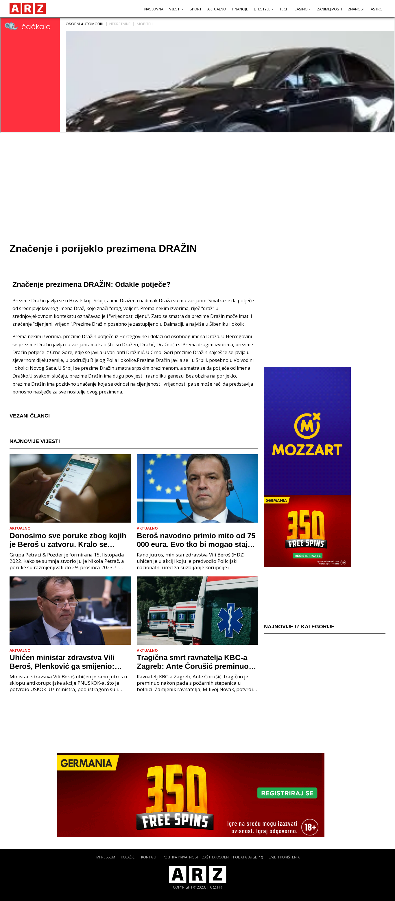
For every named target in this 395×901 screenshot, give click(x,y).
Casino (301, 9)
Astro (377, 9)
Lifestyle (262, 9)
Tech (284, 9)
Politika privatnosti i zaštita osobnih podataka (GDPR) (213, 857)
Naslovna (153, 9)
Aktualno (216, 9)
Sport (196, 9)
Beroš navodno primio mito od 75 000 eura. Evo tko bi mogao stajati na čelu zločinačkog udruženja (196, 540)
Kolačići (128, 857)
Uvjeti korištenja (284, 857)
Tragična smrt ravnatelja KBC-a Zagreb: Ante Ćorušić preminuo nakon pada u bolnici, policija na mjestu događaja (194, 662)
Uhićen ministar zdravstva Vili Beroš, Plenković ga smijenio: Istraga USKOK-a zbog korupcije (67, 662)
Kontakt (149, 857)
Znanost (356, 9)
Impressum (105, 857)
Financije (240, 9)
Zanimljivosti (329, 9)
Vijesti (174, 9)
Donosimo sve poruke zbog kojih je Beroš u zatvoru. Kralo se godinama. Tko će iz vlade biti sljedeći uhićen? (68, 540)
